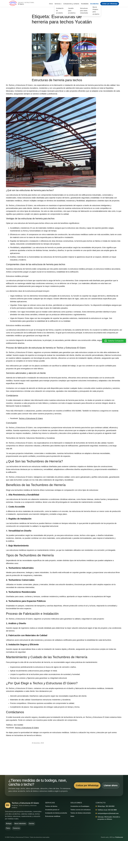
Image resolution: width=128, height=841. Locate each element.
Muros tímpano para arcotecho (96, 10)
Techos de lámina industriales (80, 813)
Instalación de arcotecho (60, 10)
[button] (114, 341)
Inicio (51, 4)
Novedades (84, 4)
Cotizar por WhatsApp (109, 4)
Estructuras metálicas (52, 816)
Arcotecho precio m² (52, 809)
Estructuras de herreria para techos (57, 80)
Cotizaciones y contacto (71, 4)
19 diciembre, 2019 (38, 743)
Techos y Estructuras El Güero (31, 418)
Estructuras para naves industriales (84, 10)
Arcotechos (94, 4)
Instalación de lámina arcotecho (56, 813)
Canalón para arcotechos (72, 10)
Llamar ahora (110, 785)
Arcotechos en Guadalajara (79, 806)
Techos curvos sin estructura (80, 809)
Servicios (57, 4)
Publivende (119, 837)
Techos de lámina (51, 806)
